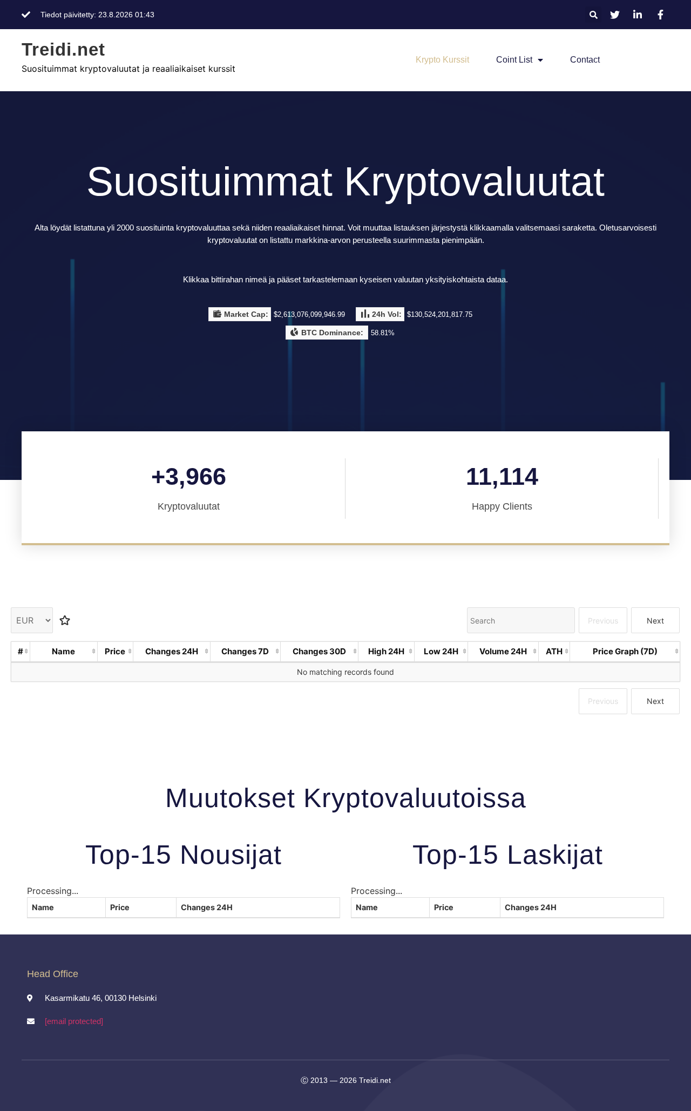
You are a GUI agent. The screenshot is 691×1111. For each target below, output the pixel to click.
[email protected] (74, 1021)
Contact (585, 59)
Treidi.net (63, 49)
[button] (593, 14)
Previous (603, 620)
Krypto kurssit (442, 59)
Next (655, 620)
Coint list (514, 59)
